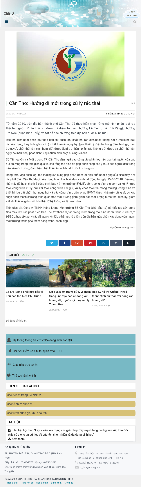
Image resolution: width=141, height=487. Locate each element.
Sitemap (68, 482)
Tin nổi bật (110, 114)
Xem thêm (18, 439)
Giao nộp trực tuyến (25, 364)
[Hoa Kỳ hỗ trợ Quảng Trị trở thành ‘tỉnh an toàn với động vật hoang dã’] (113, 273)
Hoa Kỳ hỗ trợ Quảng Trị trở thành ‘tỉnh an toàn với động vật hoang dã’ (112, 296)
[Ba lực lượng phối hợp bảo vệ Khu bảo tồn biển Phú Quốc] (27, 273)
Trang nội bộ (26, 482)
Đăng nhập (42, 482)
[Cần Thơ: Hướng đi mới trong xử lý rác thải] (70, 65)
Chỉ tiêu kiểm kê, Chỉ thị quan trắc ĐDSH (38, 351)
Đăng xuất (56, 482)
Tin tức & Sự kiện (126, 114)
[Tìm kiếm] (134, 22)
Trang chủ (12, 482)
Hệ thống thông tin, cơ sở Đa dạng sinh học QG (42, 340)
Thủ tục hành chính (24, 375)
